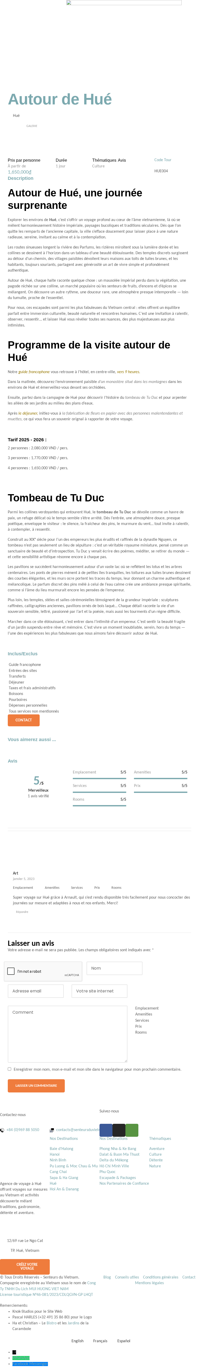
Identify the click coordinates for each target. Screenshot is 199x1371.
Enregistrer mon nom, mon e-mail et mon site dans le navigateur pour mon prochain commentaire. (97, 1070)
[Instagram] (118, 1130)
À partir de (17, 166)
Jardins (73, 1323)
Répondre (22, 912)
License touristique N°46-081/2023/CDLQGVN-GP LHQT (46, 1295)
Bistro (51, 1323)
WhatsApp (21, 1358)
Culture (98, 166)
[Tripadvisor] (131, 1130)
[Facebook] (106, 1130)
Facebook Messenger (30, 1364)
